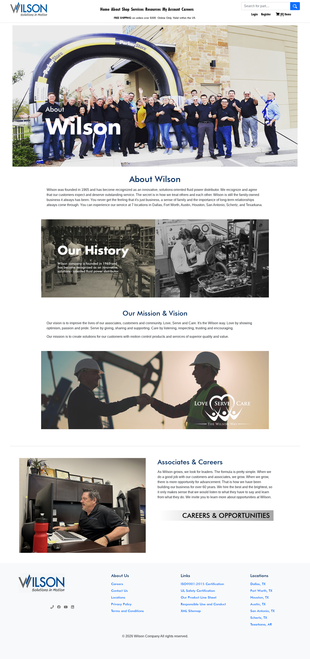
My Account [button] (171, 9)
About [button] (115, 9)
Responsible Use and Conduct (203, 604)
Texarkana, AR (261, 624)
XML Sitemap (191, 611)
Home (104, 9)
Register (266, 14)
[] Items (285, 14)
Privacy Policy (121, 604)
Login (254, 14)
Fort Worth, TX (261, 591)
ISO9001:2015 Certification (202, 584)
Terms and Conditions (127, 611)
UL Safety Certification (198, 591)
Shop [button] (125, 9)
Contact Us (119, 591)
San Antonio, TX (262, 611)
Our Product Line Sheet (198, 597)
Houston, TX (259, 597)
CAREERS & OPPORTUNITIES (226, 515)
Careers (188, 9)
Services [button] (137, 9)
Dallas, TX (258, 584)
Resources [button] (153, 9)
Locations (118, 597)
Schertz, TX (258, 618)
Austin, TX (258, 604)
